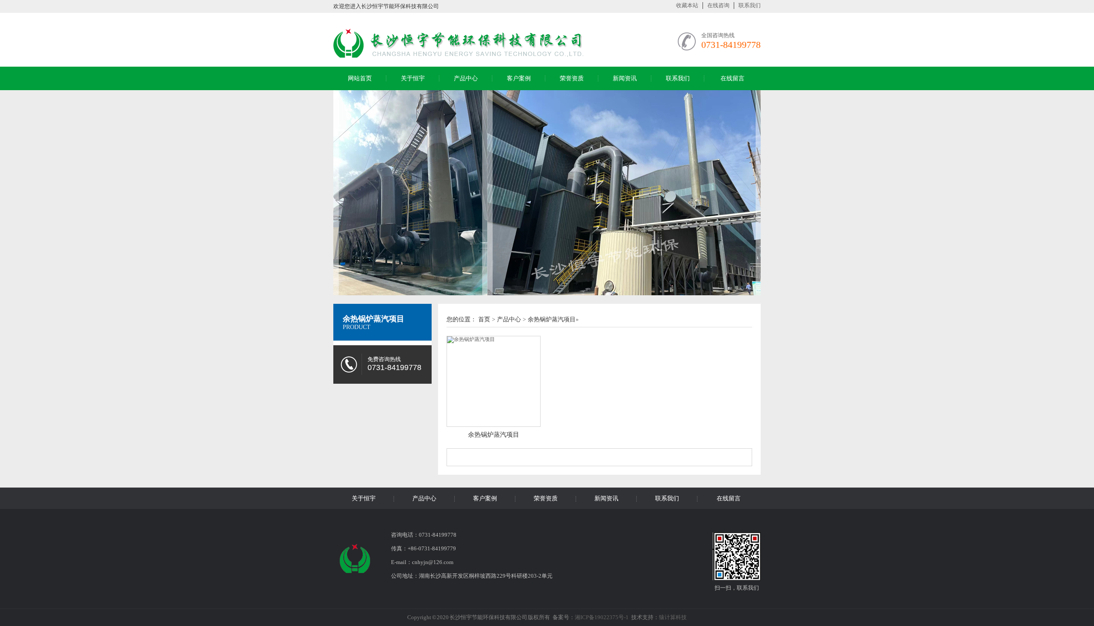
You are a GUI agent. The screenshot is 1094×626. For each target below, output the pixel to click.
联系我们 (749, 5)
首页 (484, 319)
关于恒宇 (413, 78)
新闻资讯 (625, 78)
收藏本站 (687, 5)
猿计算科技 (673, 617)
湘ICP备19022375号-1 (602, 617)
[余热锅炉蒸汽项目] (494, 381)
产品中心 (466, 78)
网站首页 (360, 78)
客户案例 (519, 78)
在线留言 (732, 78)
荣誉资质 (572, 78)
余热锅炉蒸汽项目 (373, 318)
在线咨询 (718, 5)
